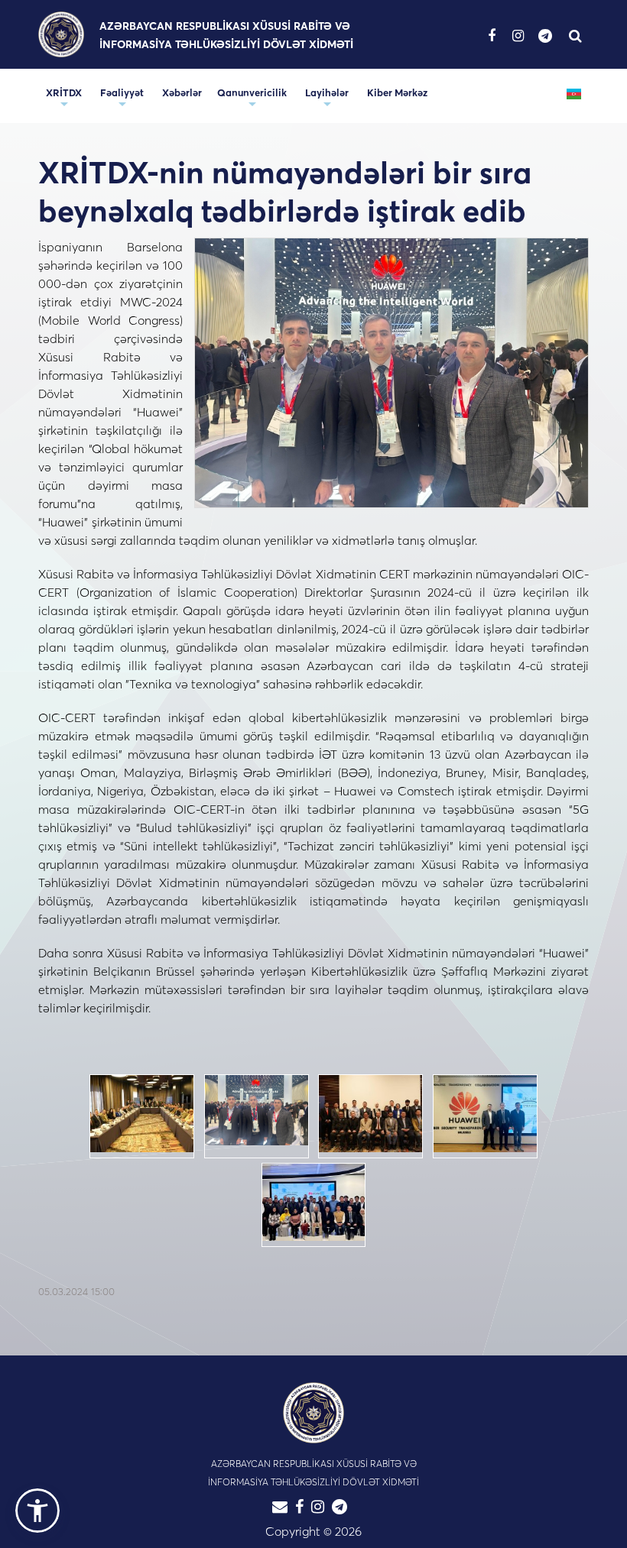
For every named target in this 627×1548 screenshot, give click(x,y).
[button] (37, 1510)
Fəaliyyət (122, 92)
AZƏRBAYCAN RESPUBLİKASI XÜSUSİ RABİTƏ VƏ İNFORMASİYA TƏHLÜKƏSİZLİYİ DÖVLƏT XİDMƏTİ (226, 35)
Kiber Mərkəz (397, 92)
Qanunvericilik (252, 92)
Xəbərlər (182, 92)
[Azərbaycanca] (574, 92)
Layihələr (327, 92)
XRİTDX (64, 92)
